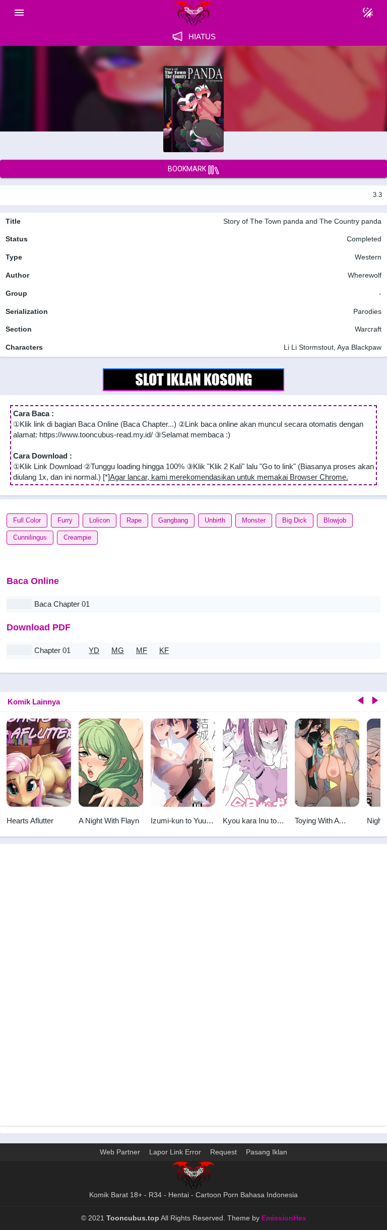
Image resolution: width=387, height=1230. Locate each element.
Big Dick (294, 520)
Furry (65, 520)
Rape (134, 520)
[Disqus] (193, 990)
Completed (364, 239)
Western (367, 257)
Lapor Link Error (175, 1152)
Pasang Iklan (266, 1152)
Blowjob (335, 520)
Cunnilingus (30, 537)
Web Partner (120, 1152)
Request (223, 1152)
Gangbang (173, 520)
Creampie (77, 537)
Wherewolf (364, 275)
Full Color (27, 520)
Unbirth (215, 520)
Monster (254, 520)
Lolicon (99, 520)
